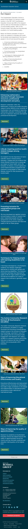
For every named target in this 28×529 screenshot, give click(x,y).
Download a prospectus (13, 515)
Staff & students (7, 475)
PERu (23, 336)
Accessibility (11, 523)
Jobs (19, 527)
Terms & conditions (8, 527)
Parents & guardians (8, 481)
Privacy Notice (18, 523)
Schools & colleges (7, 476)
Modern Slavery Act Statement (10, 525)
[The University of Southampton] (14, 1)
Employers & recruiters (8, 480)
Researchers (6, 478)
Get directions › (6, 500)
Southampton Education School (9, 6)
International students (8, 483)
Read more (5, 121)
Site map (6, 523)
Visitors (5, 473)
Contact (15, 527)
